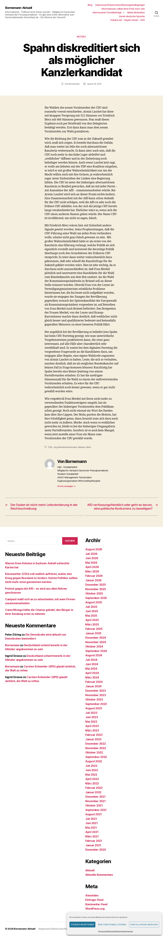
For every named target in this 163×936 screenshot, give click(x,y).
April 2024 (92, 673)
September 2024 (96, 651)
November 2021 (95, 801)
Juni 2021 (91, 823)
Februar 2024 (94, 681)
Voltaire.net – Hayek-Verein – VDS (127, 20)
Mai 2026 (91, 562)
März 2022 (92, 783)
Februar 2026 (94, 575)
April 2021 (91, 832)
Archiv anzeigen (66, 486)
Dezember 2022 (95, 743)
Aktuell (81, 36)
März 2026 (92, 571)
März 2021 (92, 836)
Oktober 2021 (94, 805)
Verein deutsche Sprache (132, 16)
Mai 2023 (91, 721)
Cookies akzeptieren (82, 924)
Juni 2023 (91, 717)
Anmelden (91, 895)
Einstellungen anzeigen (144, 924)
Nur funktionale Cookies (112, 924)
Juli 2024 (91, 659)
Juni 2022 (91, 770)
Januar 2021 (93, 845)
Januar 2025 (93, 633)
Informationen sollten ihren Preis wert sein (123, 8)
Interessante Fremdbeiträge (107, 12)
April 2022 (92, 779)
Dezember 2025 (95, 584)
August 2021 (93, 814)
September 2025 (96, 598)
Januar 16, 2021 (94, 84)
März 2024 (92, 677)
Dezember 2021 (95, 796)
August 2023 (93, 708)
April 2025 (92, 620)
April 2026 (92, 567)
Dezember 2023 (95, 690)
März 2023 (92, 730)
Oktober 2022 (94, 752)
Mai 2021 (91, 827)
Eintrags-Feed (94, 899)
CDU (50, 447)
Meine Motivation (136, 12)
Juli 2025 (91, 606)
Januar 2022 (93, 792)
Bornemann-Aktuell (18, 7)
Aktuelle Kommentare (99, 874)
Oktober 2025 (94, 593)
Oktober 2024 (94, 646)
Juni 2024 (91, 664)
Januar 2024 (93, 686)
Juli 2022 (91, 765)
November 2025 (95, 589)
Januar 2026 (93, 580)
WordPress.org (95, 908)
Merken (81, 447)
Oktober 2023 (94, 699)
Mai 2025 (91, 615)
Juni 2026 (91, 558)
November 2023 (95, 695)
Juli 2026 (91, 553)
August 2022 (93, 761)
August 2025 (93, 602)
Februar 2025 (94, 628)
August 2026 (93, 549)
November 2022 (95, 748)
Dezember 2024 (95, 637)
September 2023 (96, 704)
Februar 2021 (93, 840)
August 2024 (93, 655)
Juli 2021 (91, 818)
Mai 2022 (91, 774)
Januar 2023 (93, 739)
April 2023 (92, 726)
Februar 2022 (94, 787)
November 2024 (95, 642)
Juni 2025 (91, 611)
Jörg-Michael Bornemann (65, 447)
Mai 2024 (91, 668)
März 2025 (92, 624)
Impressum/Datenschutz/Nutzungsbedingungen (115, 931)
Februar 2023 (94, 734)
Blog (90, 5)
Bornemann (74, 84)
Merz (88, 447)
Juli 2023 (91, 712)
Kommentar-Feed (96, 904)
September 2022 (96, 757)
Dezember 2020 (95, 849)
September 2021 (96, 810)
